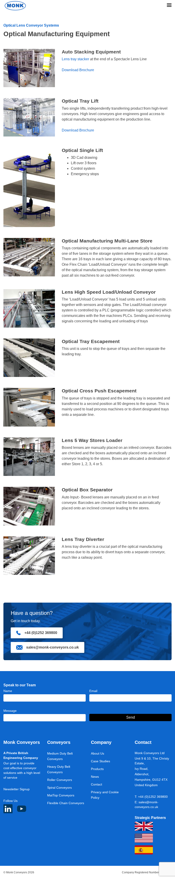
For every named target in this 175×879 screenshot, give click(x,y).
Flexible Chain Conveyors (65, 803)
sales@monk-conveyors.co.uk (52, 647)
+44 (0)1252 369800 (40, 633)
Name (7, 691)
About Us (97, 753)
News (95, 776)
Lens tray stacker (75, 59)
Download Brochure (78, 70)
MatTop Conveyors (60, 795)
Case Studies (100, 761)
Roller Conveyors (59, 780)
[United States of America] (144, 838)
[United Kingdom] (144, 826)
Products (97, 769)
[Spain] (144, 849)
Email (93, 691)
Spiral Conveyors (59, 787)
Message (10, 710)
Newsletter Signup (16, 789)
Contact (96, 784)
